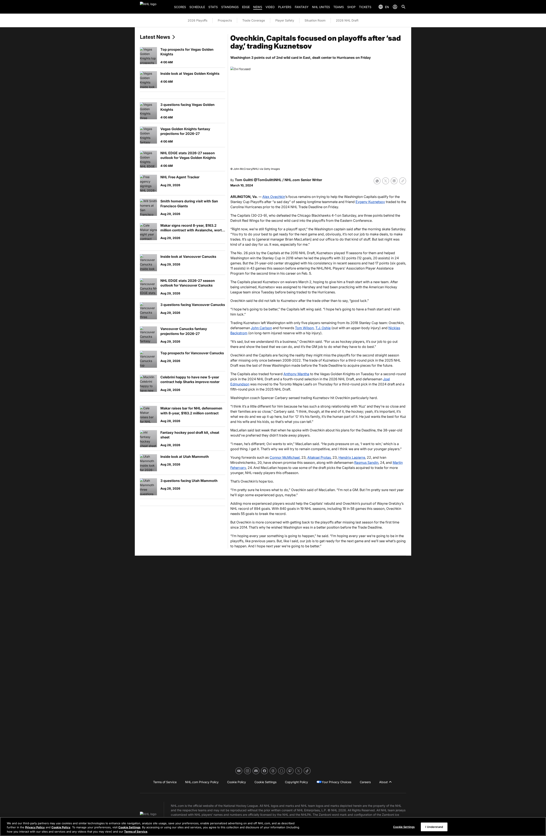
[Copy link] (402, 180)
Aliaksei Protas (319, 457)
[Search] (403, 6)
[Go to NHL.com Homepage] (155, 7)
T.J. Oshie (323, 328)
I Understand (434, 826)
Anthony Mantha (296, 374)
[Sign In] (395, 6)
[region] (273, 826)
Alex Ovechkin (273, 197)
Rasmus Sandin (366, 462)
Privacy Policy (35, 827)
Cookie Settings (129, 827)
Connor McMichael (285, 457)
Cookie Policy (60, 827)
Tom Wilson (304, 328)
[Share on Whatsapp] (377, 180)
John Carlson (261, 328)
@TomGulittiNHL (268, 180)
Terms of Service (135, 831)
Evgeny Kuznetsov (370, 202)
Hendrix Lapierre (351, 457)
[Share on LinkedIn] (394, 180)
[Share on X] (385, 180)
